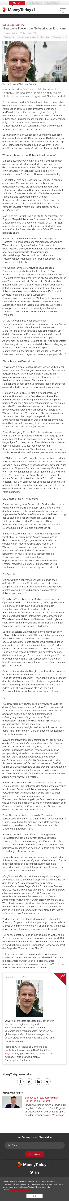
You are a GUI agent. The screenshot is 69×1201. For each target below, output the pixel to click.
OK (34, 1196)
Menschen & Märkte (27, 37)
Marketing (44, 37)
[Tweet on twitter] (29, 1081)
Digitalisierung (59, 37)
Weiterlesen (58, 1114)
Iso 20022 (52, 2)
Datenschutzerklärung (19, 1189)
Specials (34, 2)
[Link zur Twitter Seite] (32, 1172)
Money (17, 2)
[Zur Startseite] (19, 9)
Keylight (9, 1053)
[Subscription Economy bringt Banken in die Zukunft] (12, 1101)
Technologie (9, 37)
